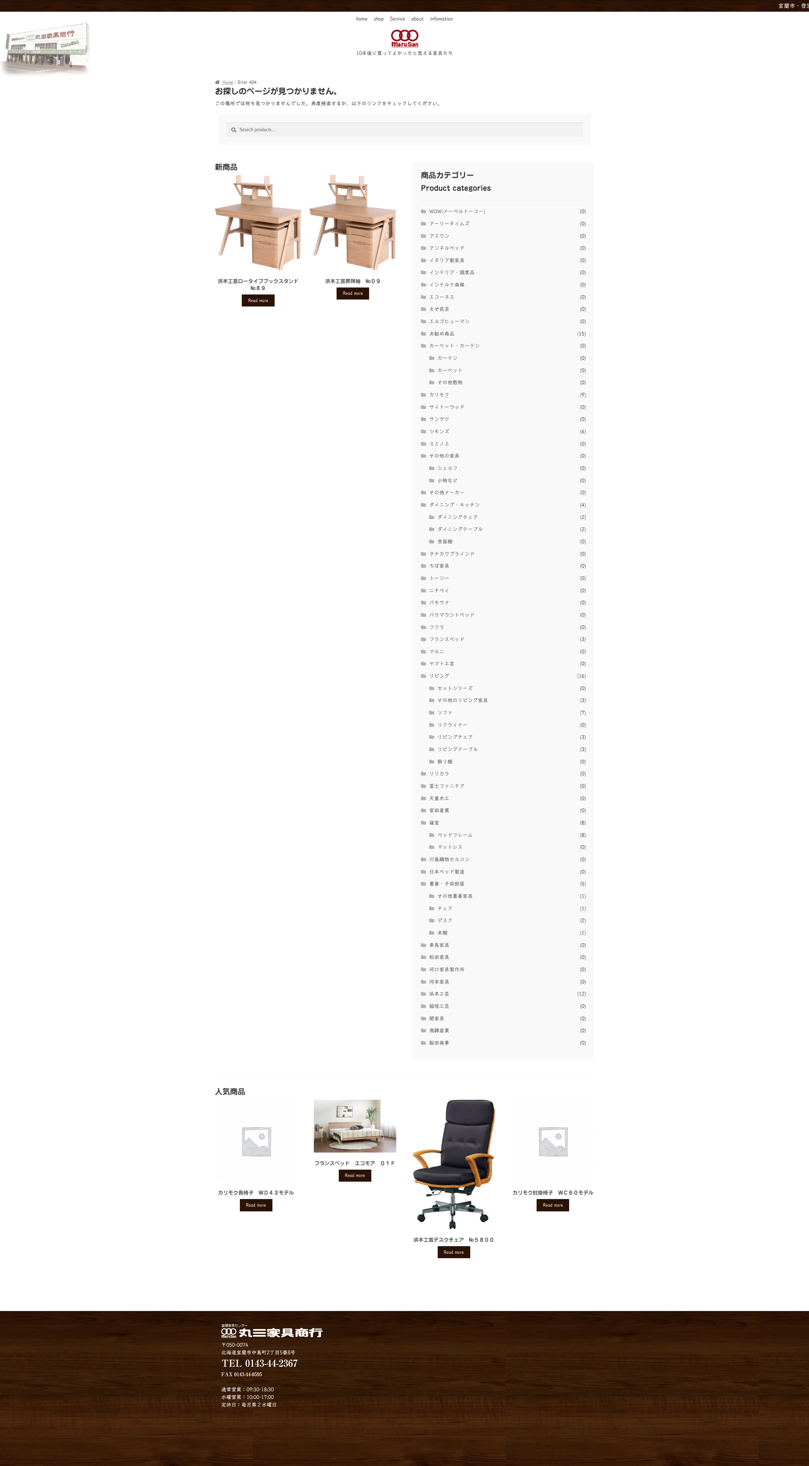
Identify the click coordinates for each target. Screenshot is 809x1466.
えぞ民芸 (439, 309)
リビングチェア (455, 736)
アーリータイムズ (449, 223)
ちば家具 (439, 565)
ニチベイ (439, 590)
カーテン (447, 358)
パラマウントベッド (452, 614)
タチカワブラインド (452, 553)
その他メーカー (447, 492)
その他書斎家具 (455, 896)
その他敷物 (450, 382)
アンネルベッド (447, 248)
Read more (258, 300)
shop (379, 18)
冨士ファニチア (447, 786)
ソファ (445, 712)
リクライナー (452, 724)
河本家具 (439, 981)
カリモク (439, 394)
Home (227, 82)
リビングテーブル (457, 749)
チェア (445, 908)
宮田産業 (439, 810)
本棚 (442, 932)
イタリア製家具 (447, 260)
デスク (445, 920)
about (417, 18)
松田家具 (439, 957)
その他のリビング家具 (462, 700)
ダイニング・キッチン (454, 504)
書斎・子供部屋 (447, 883)
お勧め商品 (441, 333)
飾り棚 (445, 761)
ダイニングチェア (457, 517)
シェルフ (447, 468)
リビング (439, 675)
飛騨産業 (439, 1030)
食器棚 (445, 541)
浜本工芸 (439, 993)
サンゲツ (439, 419)
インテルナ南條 (447, 284)
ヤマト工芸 (441, 663)
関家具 (436, 1018)
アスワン (439, 235)
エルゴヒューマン (449, 321)
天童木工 (439, 798)
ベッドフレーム (455, 835)
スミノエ (439, 443)
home (362, 18)
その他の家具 (444, 455)
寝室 (434, 822)
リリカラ (439, 773)
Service (397, 18)
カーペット (450, 370)
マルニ (436, 651)
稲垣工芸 (439, 1006)
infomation (441, 18)
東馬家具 (439, 945)
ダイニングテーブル (460, 529)
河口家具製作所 (447, 969)
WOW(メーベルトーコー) (457, 211)
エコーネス (441, 297)
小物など (447, 480)
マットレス (450, 847)
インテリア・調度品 (452, 272)
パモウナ (439, 602)
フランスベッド (447, 639)
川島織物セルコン (449, 859)
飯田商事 (439, 1042)
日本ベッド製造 (447, 871)
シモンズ (439, 431)
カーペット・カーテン (454, 345)
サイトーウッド (447, 407)
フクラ (436, 627)
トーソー (439, 578)
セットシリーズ (455, 688)
